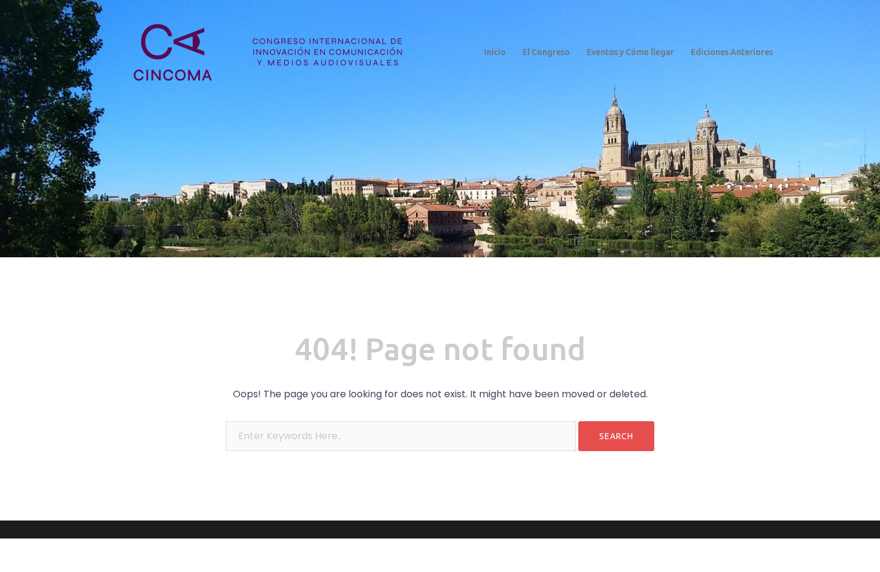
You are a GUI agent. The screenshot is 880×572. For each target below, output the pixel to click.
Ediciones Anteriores (732, 52)
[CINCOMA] (265, 52)
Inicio (495, 52)
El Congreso (546, 52)
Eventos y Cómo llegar (630, 52)
